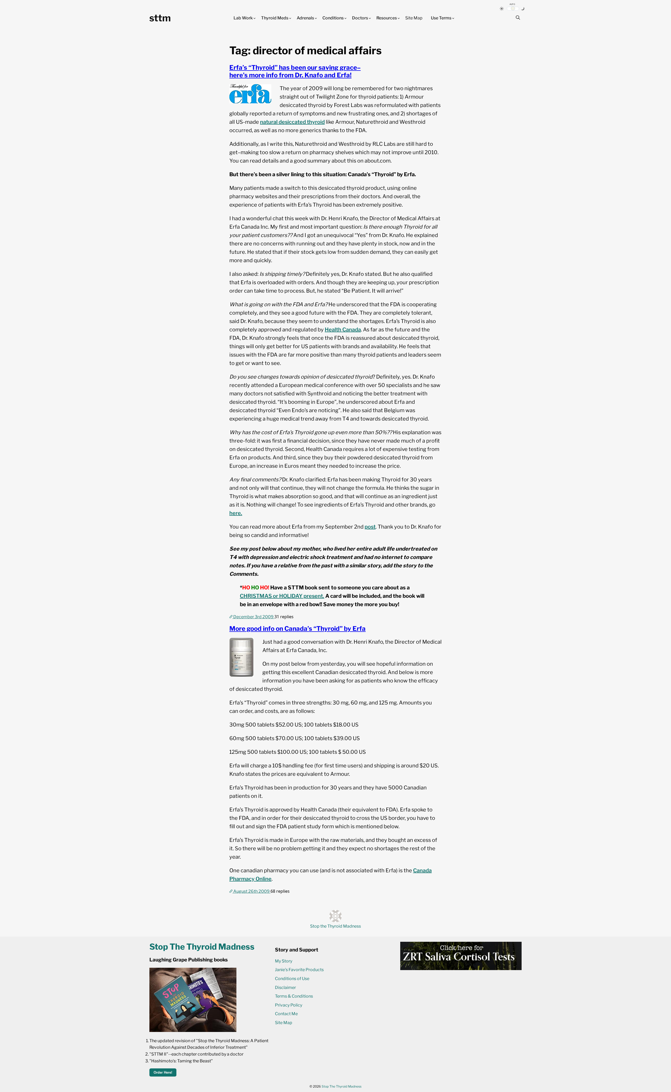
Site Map (414, 17)
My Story (283, 961)
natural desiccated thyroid (292, 122)
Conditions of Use (292, 978)
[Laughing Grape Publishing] (192, 1030)
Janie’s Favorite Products (299, 969)
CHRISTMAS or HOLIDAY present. (282, 596)
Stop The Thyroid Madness (341, 1086)
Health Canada (343, 329)
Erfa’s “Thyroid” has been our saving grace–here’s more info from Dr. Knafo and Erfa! (295, 71)
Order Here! (163, 1072)
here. (235, 513)
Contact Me (286, 1013)
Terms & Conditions (294, 996)
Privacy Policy (288, 1005)
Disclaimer (285, 987)
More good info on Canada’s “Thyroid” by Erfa (297, 628)
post (370, 527)
